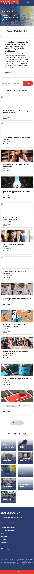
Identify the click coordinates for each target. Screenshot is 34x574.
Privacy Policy (5, 549)
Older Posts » (17, 423)
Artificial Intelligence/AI (8, 1)
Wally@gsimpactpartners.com (13, 517)
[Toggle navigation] (28, 3)
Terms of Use (5, 546)
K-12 (17, 1)
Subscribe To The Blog (17, 572)
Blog (2, 533)
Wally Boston (11, 3)
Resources (4, 536)
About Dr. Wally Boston (8, 527)
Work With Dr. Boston (7, 530)
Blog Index (4, 543)
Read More (8, 72)
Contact (3, 539)
